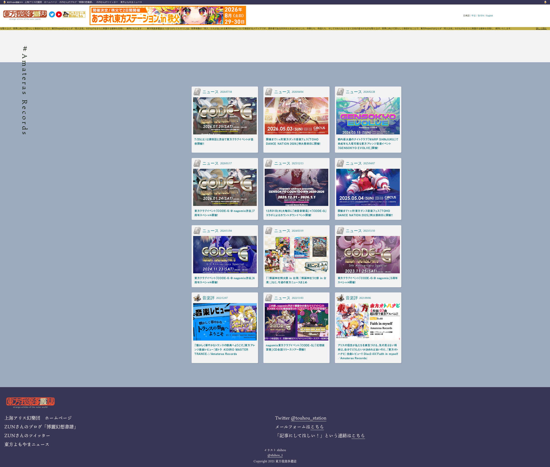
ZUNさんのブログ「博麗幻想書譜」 (77, 2)
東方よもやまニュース (131, 2)
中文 (474, 15)
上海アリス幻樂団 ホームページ (41, 2)
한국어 (481, 15)
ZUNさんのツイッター (107, 2)
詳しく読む (541, 28)
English (489, 15)
